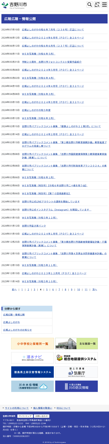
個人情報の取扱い (42, 408)
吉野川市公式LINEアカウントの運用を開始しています (51, 201)
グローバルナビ (104, 4)
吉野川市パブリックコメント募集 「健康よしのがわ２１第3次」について (61, 126)
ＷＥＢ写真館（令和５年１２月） (40, 217)
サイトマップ (25, 416)
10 (78, 289)
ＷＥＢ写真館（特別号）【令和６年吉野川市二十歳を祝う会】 (55, 185)
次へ (94, 289)
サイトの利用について (17, 408)
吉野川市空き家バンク (34, 225)
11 (86, 289)
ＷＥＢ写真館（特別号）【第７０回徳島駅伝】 (46, 193)
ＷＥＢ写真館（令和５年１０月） (40, 281)
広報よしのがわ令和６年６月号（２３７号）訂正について (53, 45)
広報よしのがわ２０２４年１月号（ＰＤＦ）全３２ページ (53, 233)
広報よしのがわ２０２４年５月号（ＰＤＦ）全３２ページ (53, 69)
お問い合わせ (41, 416)
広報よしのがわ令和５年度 (36, 110)
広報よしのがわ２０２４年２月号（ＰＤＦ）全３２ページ (53, 134)
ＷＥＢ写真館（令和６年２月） (38, 118)
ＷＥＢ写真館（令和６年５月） (38, 53)
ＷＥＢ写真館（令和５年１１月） (40, 265)
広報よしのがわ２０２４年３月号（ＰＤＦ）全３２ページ (53, 102)
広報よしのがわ (11, 322)
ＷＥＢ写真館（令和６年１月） (38, 177)
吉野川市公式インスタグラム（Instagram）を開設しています (56, 209)
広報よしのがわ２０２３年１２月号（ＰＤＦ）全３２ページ (54, 273)
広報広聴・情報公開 (14, 314)
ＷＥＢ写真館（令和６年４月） (38, 78)
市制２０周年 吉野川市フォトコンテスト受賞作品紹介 (52, 61)
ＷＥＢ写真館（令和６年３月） (38, 94)
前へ (14, 289)
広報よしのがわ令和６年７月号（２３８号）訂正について (53, 29)
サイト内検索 (90, 4)
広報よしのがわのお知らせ (17, 329)
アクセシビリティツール (97, 4)
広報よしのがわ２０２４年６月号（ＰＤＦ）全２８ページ (53, 37)
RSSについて (64, 408)
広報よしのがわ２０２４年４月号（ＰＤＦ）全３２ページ (53, 86)
